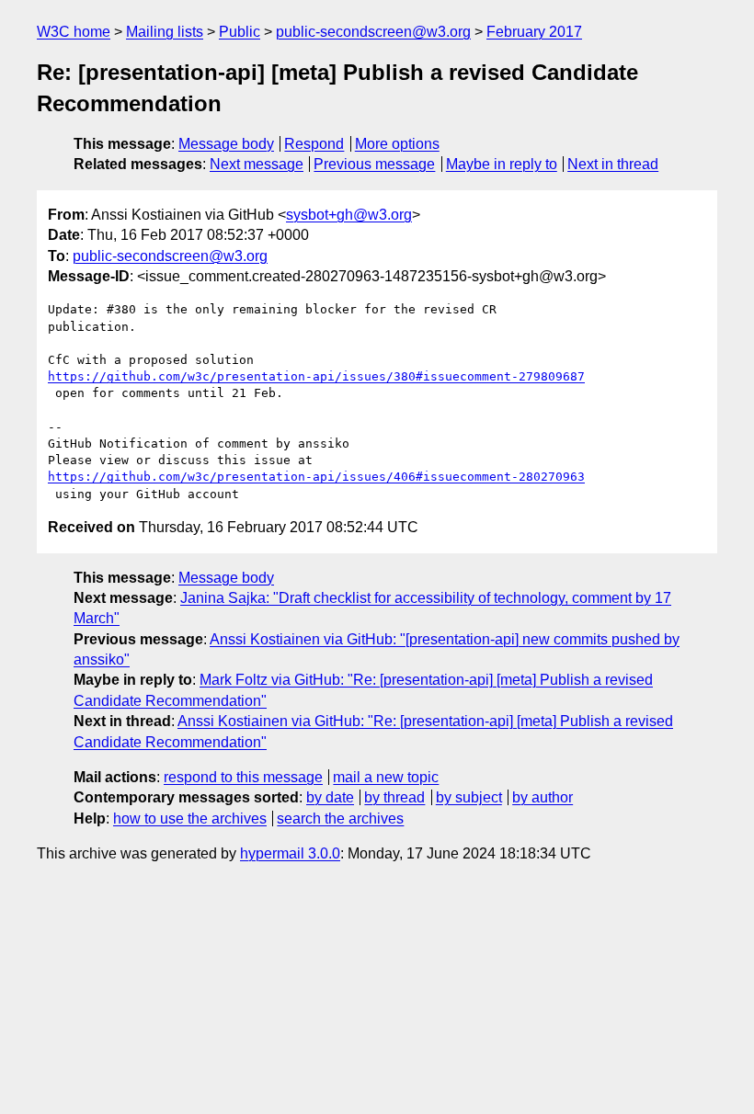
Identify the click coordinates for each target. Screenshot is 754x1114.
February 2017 (534, 32)
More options (397, 144)
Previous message (374, 164)
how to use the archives (190, 818)
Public (239, 32)
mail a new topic (386, 777)
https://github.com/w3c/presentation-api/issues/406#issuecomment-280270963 (316, 476)
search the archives (340, 818)
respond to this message (243, 777)
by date (330, 797)
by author (542, 797)
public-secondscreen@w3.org (373, 32)
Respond (314, 144)
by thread (394, 797)
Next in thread (612, 164)
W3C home (73, 32)
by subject (469, 797)
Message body (226, 144)
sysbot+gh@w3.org (349, 214)
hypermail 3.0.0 (290, 853)
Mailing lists (164, 32)
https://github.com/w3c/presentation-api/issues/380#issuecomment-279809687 (316, 376)
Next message (256, 164)
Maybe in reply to (501, 164)
